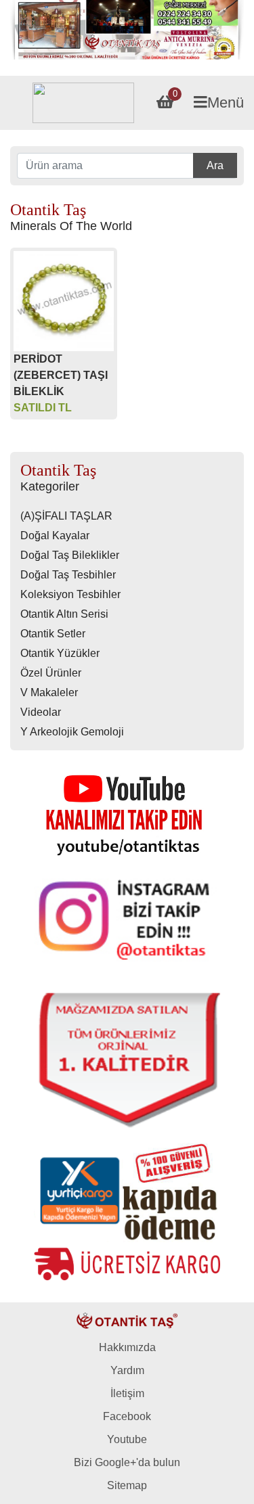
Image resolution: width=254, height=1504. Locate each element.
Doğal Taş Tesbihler (68, 574)
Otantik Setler (52, 633)
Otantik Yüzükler (60, 653)
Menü (225, 102)
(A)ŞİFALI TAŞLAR (66, 516)
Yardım (127, 1370)
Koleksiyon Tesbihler (70, 594)
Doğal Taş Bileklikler (69, 555)
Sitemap (127, 1485)
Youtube (127, 1439)
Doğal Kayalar (54, 535)
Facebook (127, 1416)
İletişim (127, 1393)
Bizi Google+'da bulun (127, 1462)
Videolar (40, 712)
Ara (215, 165)
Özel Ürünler (50, 673)
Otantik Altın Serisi (64, 614)
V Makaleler (49, 692)
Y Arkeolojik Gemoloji (72, 731)
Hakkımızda (127, 1347)
